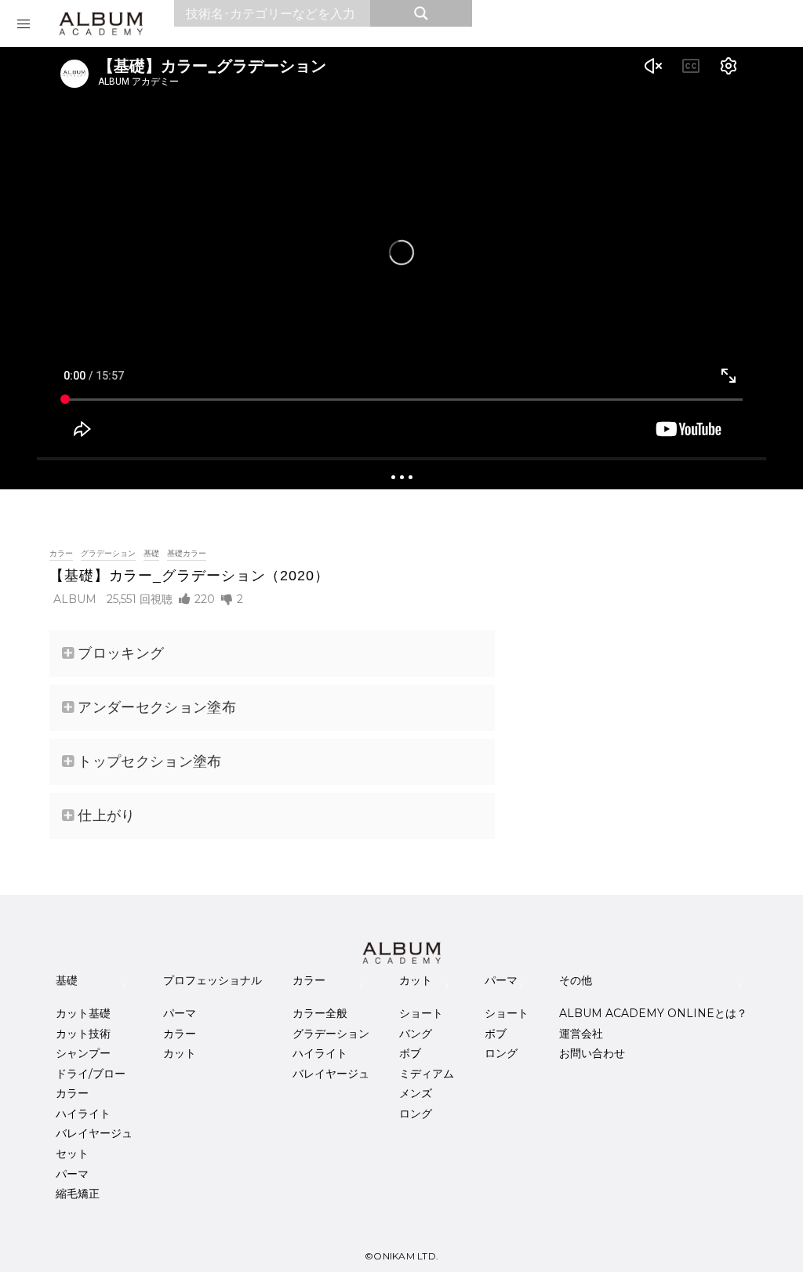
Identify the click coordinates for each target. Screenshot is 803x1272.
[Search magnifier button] (421, 13)
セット (72, 1154)
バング (415, 1034)
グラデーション (108, 553)
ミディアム (426, 1074)
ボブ (410, 1053)
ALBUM (74, 599)
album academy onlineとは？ (653, 1013)
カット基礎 (83, 1013)
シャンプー (83, 1053)
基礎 (151, 553)
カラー (61, 553)
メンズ (415, 1093)
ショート (421, 1013)
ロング (415, 1114)
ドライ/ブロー (90, 1074)
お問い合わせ (592, 1053)
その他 (575, 980)
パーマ (72, 1174)
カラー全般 (319, 1013)
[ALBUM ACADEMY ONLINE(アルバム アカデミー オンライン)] (101, 23)
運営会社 (581, 1034)
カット (179, 1053)
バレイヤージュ (94, 1133)
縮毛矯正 (78, 1194)
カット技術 (83, 1034)
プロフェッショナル (212, 980)
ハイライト (83, 1114)
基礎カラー (186, 553)
